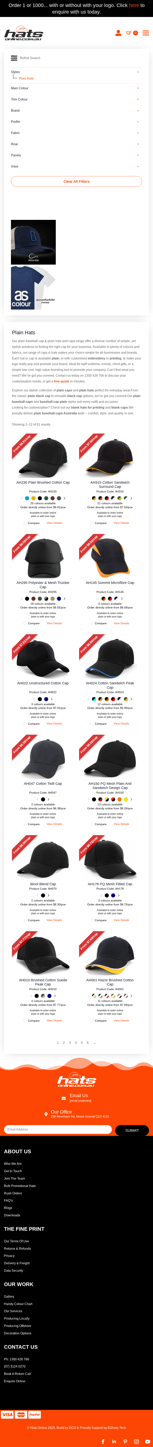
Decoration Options (17, 1333)
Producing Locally (16, 1318)
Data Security (13, 1270)
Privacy (9, 1255)
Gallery (9, 1296)
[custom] (125, 1441)
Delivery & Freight (16, 1263)
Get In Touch (13, 1171)
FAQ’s (8, 1200)
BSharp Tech (117, 1427)
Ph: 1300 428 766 (16, 1359)
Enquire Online (14, 1381)
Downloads (12, 1215)
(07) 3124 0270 (15, 1366)
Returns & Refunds (17, 1248)
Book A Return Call (17, 1374)
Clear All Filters (77, 182)
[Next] (64, 498)
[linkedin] (114, 1441)
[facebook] (103, 1441)
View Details (43, 457)
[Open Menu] (146, 33)
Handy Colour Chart (18, 1304)
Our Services (13, 1311)
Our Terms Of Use (16, 1241)
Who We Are (13, 1163)
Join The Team (14, 1178)
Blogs (8, 1208)
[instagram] (136, 1441)
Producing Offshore (17, 1326)
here (133, 5)
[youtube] (147, 1441)
